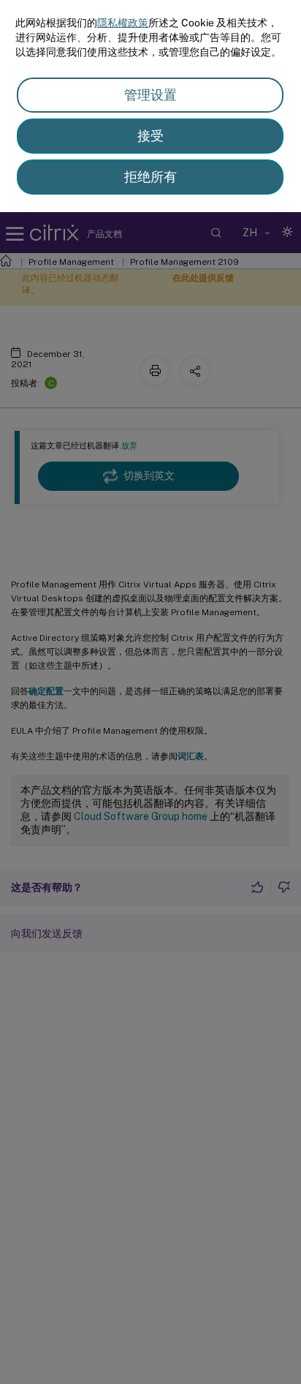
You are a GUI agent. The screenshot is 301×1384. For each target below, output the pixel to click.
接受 (150, 135)
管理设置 (150, 94)
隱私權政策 (122, 23)
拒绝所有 (150, 176)
